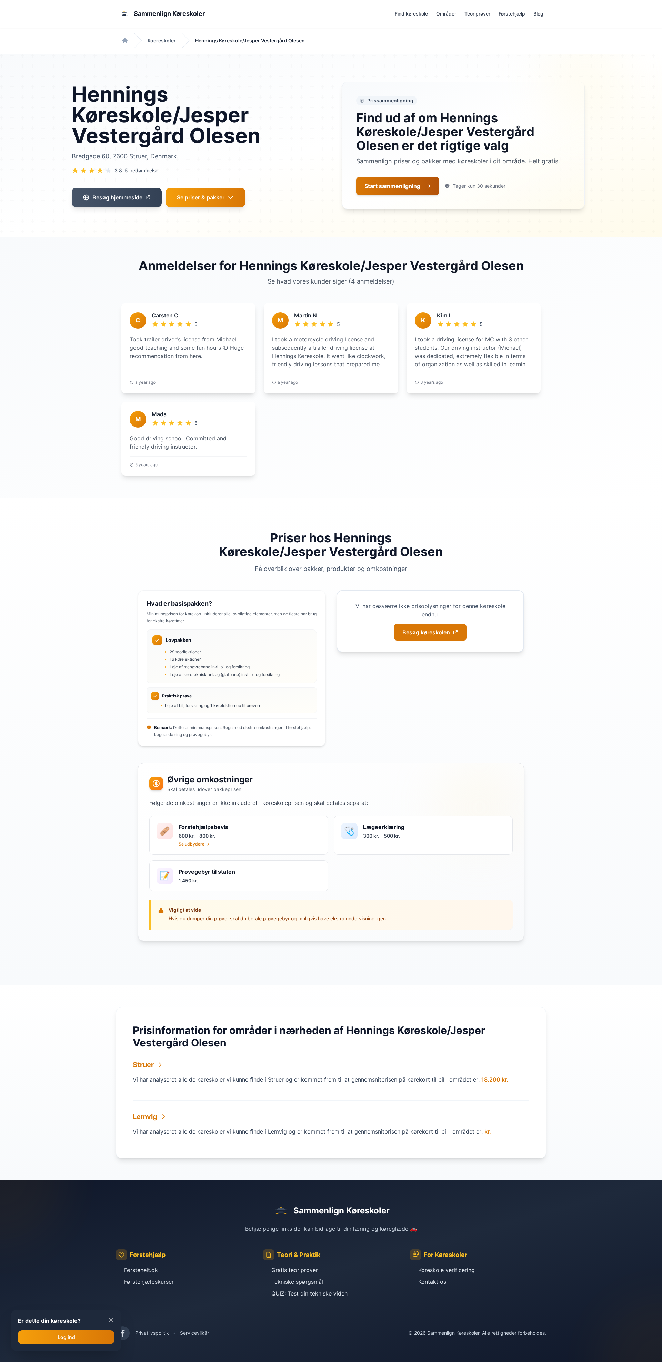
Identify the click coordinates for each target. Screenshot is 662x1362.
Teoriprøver (477, 14)
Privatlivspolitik (152, 1333)
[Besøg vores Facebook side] (123, 1333)
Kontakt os (432, 1281)
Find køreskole (411, 14)
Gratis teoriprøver (294, 1270)
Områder (446, 14)
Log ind (66, 1337)
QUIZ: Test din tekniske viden (309, 1293)
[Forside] (124, 40)
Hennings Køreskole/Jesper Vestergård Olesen (250, 40)
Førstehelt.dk (141, 1270)
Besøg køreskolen (426, 632)
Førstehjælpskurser (149, 1281)
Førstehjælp (512, 14)
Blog (538, 14)
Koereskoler (162, 40)
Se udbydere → (194, 844)
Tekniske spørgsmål (297, 1281)
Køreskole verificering (446, 1270)
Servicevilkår (194, 1333)
